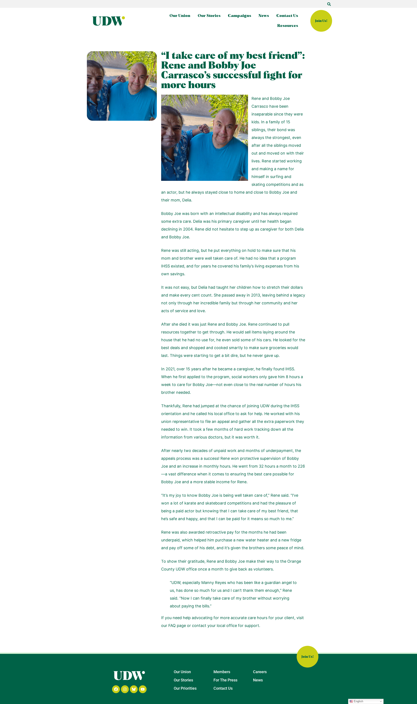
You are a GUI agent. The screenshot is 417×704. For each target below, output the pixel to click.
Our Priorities (185, 688)
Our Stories (209, 16)
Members (221, 671)
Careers (260, 671)
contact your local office (214, 625)
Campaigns (239, 16)
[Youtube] (143, 689)
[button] (329, 4)
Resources (287, 26)
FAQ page (177, 625)
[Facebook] (116, 689)
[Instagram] (125, 689)
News (263, 16)
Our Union (179, 16)
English (358, 701)
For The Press (225, 680)
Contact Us (287, 16)
